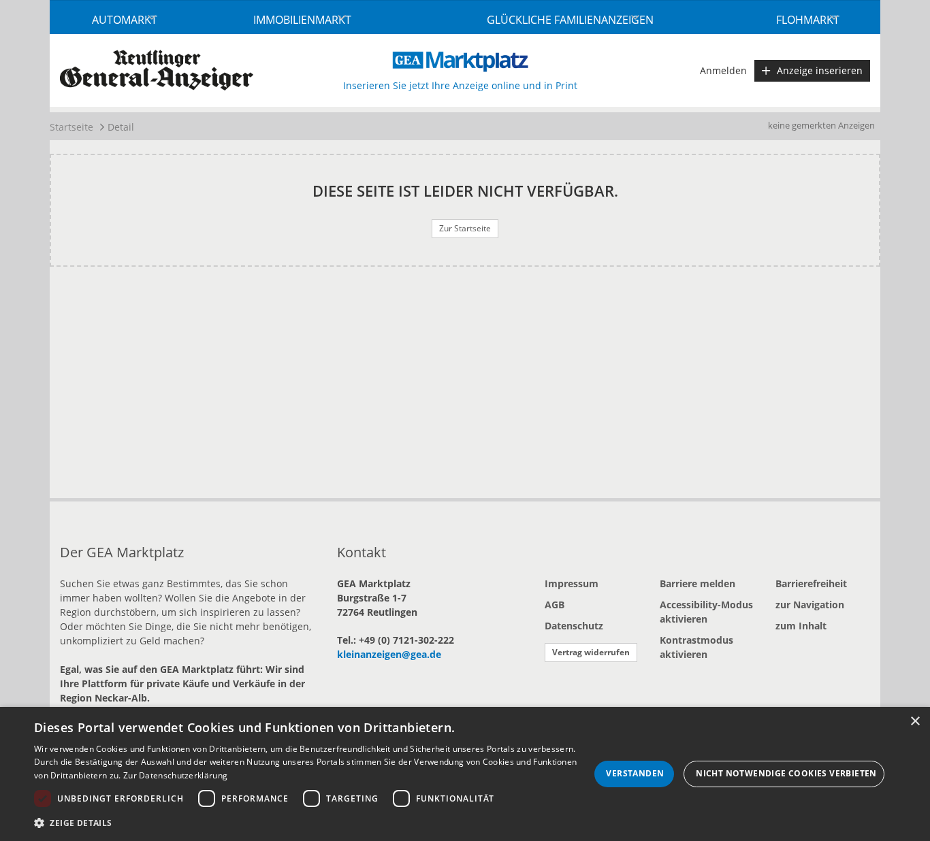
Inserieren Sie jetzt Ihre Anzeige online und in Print (460, 85)
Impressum (571, 583)
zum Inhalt (801, 625)
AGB (554, 604)
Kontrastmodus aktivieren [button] (696, 647)
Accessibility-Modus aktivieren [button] (706, 611)
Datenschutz (574, 625)
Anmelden (723, 70)
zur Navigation (809, 604)
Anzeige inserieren (820, 70)
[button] (312, 822)
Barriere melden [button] (697, 583)
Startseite (71, 126)
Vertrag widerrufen (591, 652)
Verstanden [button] (635, 773)
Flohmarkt (807, 19)
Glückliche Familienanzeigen (570, 19)
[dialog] (465, 774)
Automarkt (124, 19)
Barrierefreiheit (811, 583)
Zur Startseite (465, 228)
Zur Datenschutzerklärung (175, 775)
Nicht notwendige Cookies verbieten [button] (786, 773)
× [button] (915, 721)
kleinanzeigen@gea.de (389, 654)
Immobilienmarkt (302, 19)
